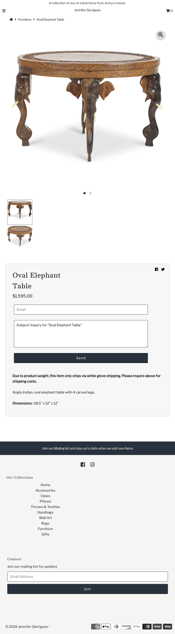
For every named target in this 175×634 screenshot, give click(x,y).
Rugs (45, 523)
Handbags (45, 512)
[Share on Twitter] (163, 269)
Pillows (45, 501)
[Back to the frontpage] (12, 19)
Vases (45, 496)
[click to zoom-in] (161, 35)
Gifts (45, 534)
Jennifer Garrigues (87, 10)
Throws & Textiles (45, 507)
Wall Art (45, 518)
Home (45, 485)
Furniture (24, 19)
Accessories (45, 490)
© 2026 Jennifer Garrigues (26, 627)
